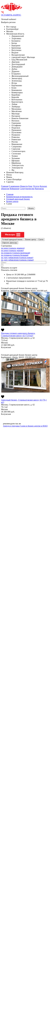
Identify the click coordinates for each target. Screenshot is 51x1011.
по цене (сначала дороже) (12, 250)
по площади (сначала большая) (14, 255)
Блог (30, 186)
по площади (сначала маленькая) (15, 253)
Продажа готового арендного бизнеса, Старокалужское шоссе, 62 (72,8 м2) (18, 334)
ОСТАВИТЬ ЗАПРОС (11, 15)
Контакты (39, 188)
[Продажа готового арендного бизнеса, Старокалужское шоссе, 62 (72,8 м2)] (25, 309)
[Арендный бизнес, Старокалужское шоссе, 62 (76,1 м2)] (25, 375)
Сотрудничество (27, 188)
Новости (24, 186)
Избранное (14, 188)
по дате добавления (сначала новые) (17, 257)
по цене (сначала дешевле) (13, 248)
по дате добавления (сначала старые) (17, 260)
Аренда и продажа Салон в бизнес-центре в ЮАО (25, 426)
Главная (4, 186)
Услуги (36, 186)
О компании (14, 186)
